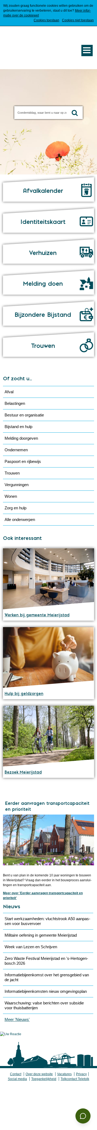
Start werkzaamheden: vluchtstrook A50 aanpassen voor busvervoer (47, 921)
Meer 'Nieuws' (17, 1019)
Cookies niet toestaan (78, 20)
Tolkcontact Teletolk (75, 1079)
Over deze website (39, 1074)
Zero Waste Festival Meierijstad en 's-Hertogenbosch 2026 (46, 961)
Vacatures (64, 1074)
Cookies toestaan (46, 20)
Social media (17, 1079)
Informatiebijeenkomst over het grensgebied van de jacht (47, 977)
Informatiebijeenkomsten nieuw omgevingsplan (46, 991)
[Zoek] (75, 112)
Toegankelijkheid (43, 1079)
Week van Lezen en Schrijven (31, 946)
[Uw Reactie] (10, 1034)
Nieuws (11, 907)
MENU (87, 50)
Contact (15, 1074)
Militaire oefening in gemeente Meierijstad (41, 935)
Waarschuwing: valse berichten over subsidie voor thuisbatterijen (44, 1005)
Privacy (81, 1074)
